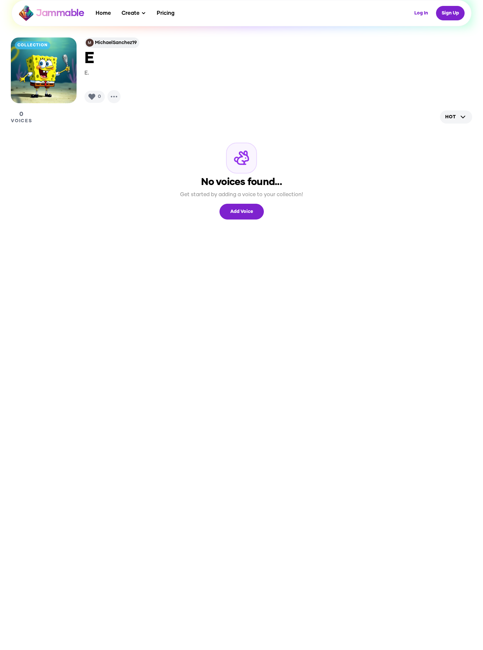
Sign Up (450, 13)
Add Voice (241, 211)
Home (103, 13)
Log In (421, 13)
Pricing (165, 13)
